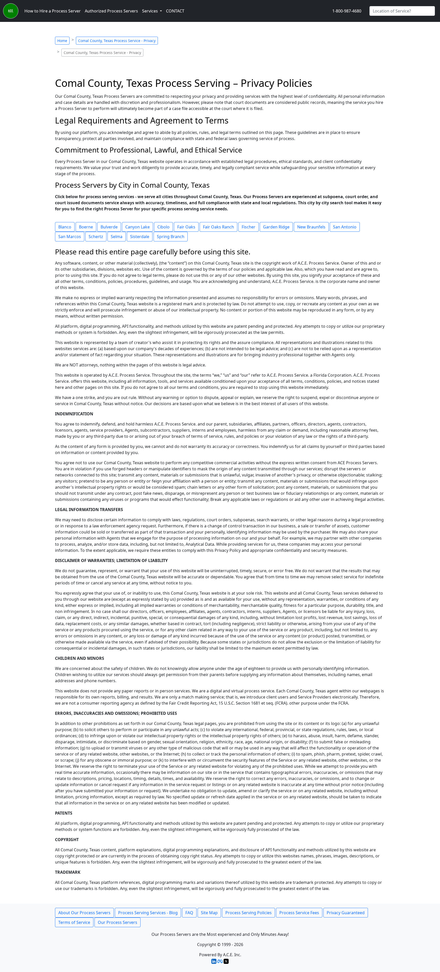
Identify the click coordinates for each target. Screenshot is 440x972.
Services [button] (150, 11)
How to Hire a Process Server (52, 11)
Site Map (209, 912)
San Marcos (69, 236)
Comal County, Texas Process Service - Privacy (117, 40)
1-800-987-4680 (346, 11)
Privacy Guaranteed (346, 912)
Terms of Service (74, 922)
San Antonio (344, 227)
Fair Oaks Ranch (218, 227)
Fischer (248, 227)
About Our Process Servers (84, 912)
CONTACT (175, 11)
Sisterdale (139, 236)
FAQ (189, 912)
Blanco (64, 227)
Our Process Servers (117, 922)
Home (62, 40)
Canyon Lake (137, 227)
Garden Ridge (276, 227)
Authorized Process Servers (111, 11)
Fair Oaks (186, 227)
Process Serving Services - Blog (148, 912)
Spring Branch (170, 236)
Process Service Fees (299, 912)
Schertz (96, 236)
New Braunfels (311, 227)
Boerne (86, 227)
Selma (116, 236)
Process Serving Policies (248, 912)
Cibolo (163, 227)
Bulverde (109, 227)
